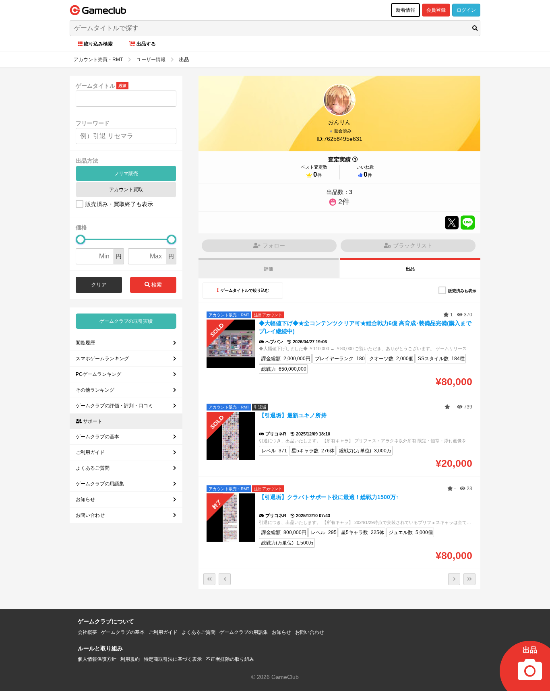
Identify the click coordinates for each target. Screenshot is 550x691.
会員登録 (436, 10)
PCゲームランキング (98, 374)
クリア (99, 285)
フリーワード (93, 123)
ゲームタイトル (95, 86)
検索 (156, 285)
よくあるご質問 (93, 468)
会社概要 (87, 632)
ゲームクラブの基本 (97, 436)
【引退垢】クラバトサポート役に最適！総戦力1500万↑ (329, 497)
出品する (146, 44)
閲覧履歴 (85, 343)
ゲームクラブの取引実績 (126, 321)
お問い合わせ (90, 515)
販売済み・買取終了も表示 (119, 204)
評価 (268, 268)
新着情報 (405, 10)
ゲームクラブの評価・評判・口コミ (114, 405)
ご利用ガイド (90, 452)
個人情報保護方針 (97, 659)
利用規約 (130, 659)
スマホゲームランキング (102, 358)
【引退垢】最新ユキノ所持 (293, 415)
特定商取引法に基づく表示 (173, 659)
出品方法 (87, 160)
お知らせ (85, 499)
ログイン (466, 10)
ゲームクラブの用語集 (100, 484)
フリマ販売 (126, 173)
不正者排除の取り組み (230, 659)
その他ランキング (95, 390)
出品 (410, 268)
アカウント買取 (126, 189)
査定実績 (339, 159)
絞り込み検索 (98, 44)
